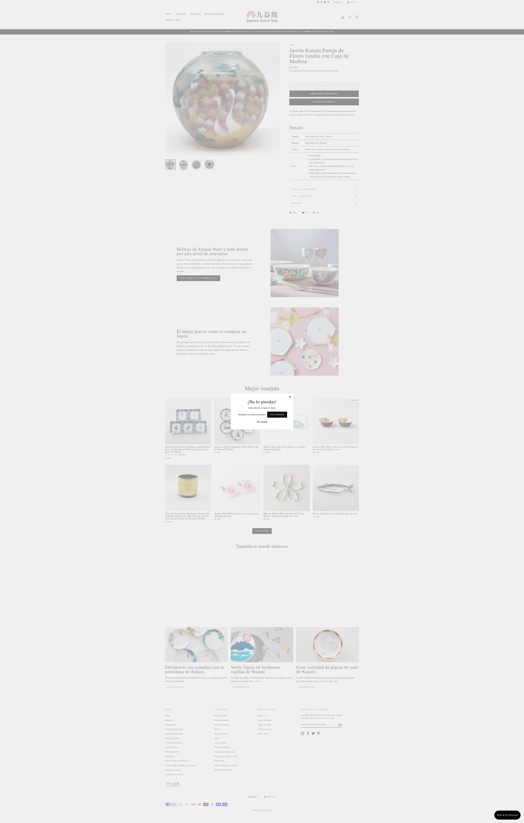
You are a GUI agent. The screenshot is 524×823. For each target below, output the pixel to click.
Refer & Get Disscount (507, 815)
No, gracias (262, 421)
